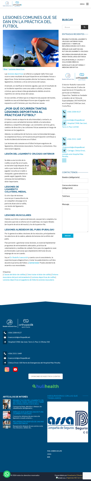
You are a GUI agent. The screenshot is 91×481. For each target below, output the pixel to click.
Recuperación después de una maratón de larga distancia (74, 56)
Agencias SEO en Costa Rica (77, 478)
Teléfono (66, 196)
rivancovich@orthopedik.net (73, 120)
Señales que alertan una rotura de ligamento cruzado (75, 50)
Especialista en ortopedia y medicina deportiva (73, 66)
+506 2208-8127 (74, 112)
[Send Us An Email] (64, 162)
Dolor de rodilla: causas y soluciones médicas (73, 61)
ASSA (49, 454)
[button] (6, 474)
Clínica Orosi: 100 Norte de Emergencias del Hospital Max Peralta (34, 363)
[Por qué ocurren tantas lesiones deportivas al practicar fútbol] (44, 167)
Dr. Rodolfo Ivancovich (19, 257)
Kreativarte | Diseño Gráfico (77, 475)
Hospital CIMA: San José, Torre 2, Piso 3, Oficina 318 (29, 342)
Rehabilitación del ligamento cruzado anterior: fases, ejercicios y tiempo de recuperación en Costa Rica (74, 42)
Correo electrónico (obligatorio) (70, 186)
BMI (48, 457)
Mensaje (65, 204)
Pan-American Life (54, 451)
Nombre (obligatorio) (71, 177)
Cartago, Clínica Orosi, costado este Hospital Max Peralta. (73, 153)
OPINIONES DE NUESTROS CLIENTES (45, 376)
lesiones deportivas (15, 74)
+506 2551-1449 (74, 139)
